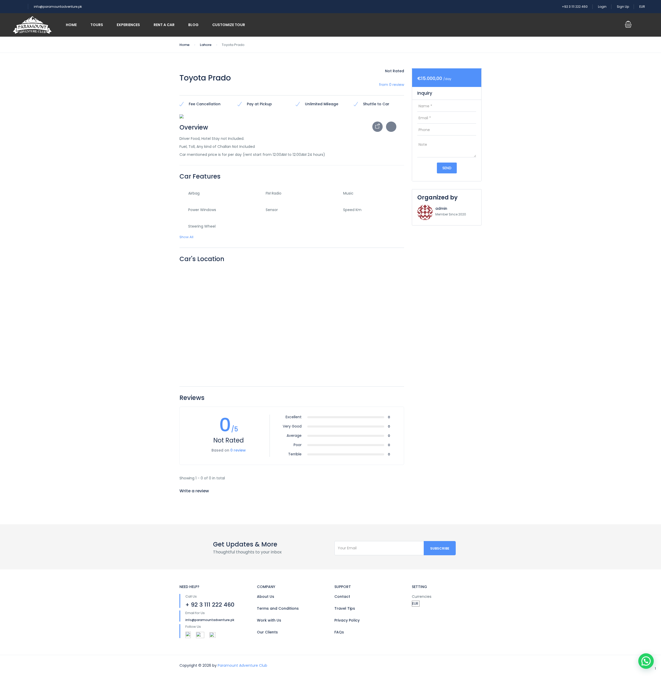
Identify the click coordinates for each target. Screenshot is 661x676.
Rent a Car (164, 24)
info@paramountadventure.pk (58, 6)
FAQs (339, 632)
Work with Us (269, 620)
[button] (646, 661)
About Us (265, 596)
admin (441, 208)
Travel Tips (344, 608)
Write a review (194, 491)
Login (602, 6)
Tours (96, 24)
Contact (342, 596)
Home (71, 24)
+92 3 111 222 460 (575, 6)
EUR (642, 6)
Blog (193, 24)
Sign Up (623, 6)
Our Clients (267, 632)
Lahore (205, 44)
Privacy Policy (347, 620)
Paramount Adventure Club (242, 665)
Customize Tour (228, 24)
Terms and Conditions (278, 608)
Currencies (421, 596)
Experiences (128, 24)
